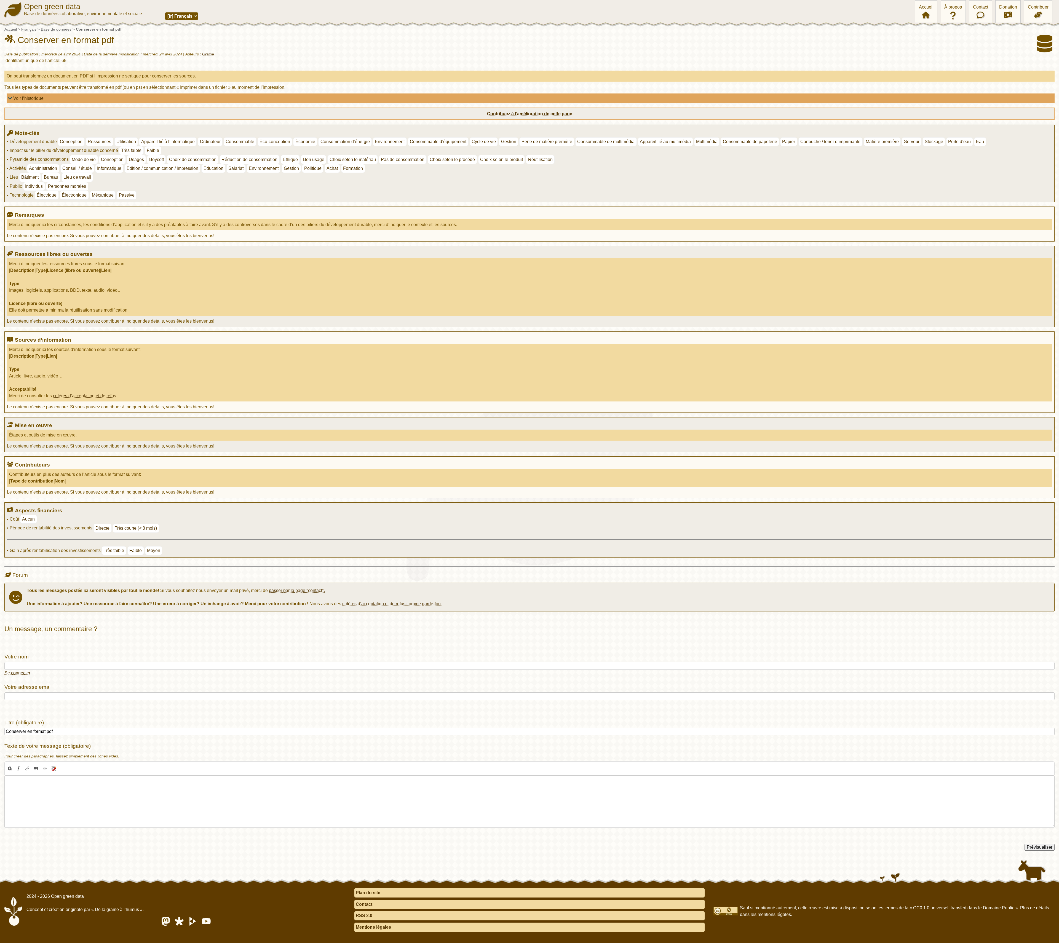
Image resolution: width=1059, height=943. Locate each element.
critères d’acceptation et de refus (84, 395)
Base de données (56, 29)
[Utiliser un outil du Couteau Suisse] (53, 768)
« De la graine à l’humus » (117, 909)
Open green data (52, 6)
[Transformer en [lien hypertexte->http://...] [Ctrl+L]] (27, 768)
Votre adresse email (28, 687)
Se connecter (17, 673)
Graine (208, 54)
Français (28, 29)
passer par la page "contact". (297, 590)
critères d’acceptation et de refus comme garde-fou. (392, 603)
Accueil (926, 7)
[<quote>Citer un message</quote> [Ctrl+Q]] (36, 768)
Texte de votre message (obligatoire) (47, 746)
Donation (1008, 7)
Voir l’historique (28, 98)
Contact (980, 7)
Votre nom (16, 657)
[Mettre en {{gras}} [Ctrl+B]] (9, 768)
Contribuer (1038, 7)
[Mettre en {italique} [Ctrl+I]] (18, 768)
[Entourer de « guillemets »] (45, 768)
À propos (953, 7)
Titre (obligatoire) (24, 722)
